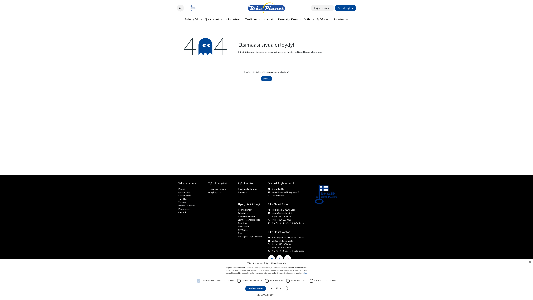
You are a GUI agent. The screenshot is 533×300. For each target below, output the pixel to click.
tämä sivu (316, 52)
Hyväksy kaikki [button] (255, 288)
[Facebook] (279, 258)
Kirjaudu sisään (322, 8)
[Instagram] (287, 258)
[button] (180, 8)
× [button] (530, 262)
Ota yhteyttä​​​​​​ (345, 8)
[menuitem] (193, 19)
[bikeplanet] (271, 258)
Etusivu (266, 78)
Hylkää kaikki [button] (277, 288)
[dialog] (266, 279)
